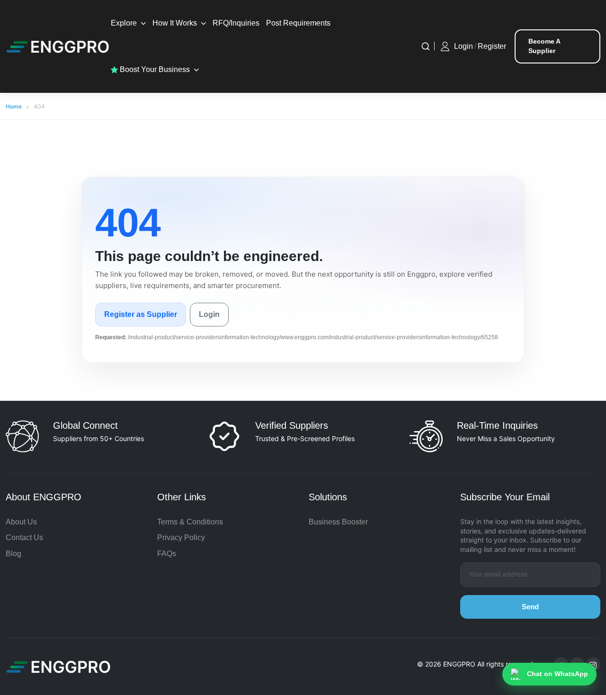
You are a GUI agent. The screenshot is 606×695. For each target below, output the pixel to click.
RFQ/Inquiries (236, 23)
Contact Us (24, 537)
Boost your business (154, 69)
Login (463, 46)
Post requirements (298, 23)
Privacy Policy (181, 537)
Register (492, 46)
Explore (124, 23)
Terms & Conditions (190, 522)
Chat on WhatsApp (557, 673)
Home (14, 106)
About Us (21, 522)
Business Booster (338, 522)
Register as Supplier (140, 314)
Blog (13, 554)
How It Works (174, 23)
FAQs (166, 554)
